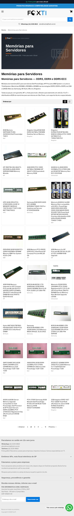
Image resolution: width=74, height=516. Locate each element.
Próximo (52, 427)
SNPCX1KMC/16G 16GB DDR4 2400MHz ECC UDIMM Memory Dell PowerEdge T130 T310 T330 (11, 367)
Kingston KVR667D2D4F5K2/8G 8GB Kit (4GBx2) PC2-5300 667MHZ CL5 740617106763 (61, 134)
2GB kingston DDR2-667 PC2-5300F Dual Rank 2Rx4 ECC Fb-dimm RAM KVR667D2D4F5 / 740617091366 (60, 404)
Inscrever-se (33, 499)
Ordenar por (7, 101)
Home (3, 30)
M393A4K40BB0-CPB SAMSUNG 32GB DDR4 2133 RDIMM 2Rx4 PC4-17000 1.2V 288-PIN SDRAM (60, 330)
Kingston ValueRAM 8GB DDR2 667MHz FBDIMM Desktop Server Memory (36, 132)
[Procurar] (70, 19)
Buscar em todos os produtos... (10, 509)
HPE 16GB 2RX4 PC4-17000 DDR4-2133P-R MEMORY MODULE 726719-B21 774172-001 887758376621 (12, 206)
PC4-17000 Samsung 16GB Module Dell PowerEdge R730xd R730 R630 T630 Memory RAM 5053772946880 (37, 404)
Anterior (21, 427)
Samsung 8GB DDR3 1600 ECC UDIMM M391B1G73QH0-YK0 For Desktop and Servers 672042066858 (36, 206)
